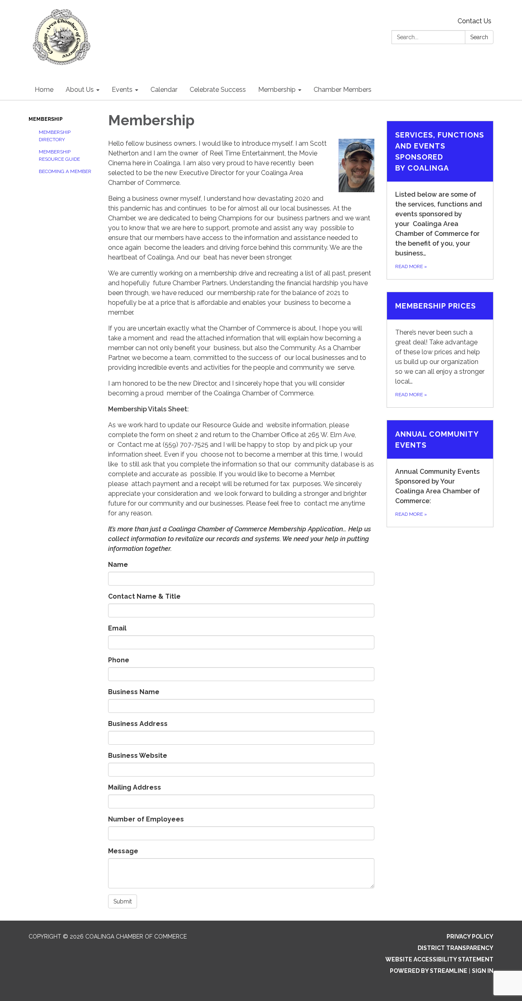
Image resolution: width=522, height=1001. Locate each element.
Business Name (133, 692)
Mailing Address (134, 787)
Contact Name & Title (144, 596)
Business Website (137, 755)
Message (123, 851)
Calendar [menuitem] (163, 89)
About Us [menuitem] (80, 89)
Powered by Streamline (428, 971)
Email (117, 628)
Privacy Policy (470, 936)
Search (479, 37)
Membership (46, 119)
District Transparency (455, 948)
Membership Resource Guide (59, 155)
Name (118, 564)
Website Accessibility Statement (439, 959)
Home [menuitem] (44, 89)
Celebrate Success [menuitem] (218, 89)
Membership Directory (55, 135)
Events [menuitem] (122, 89)
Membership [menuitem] (277, 89)
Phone (118, 660)
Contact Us (474, 21)
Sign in (482, 971)
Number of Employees (146, 819)
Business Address (138, 724)
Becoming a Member (65, 171)
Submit (122, 901)
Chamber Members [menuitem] (343, 89)
